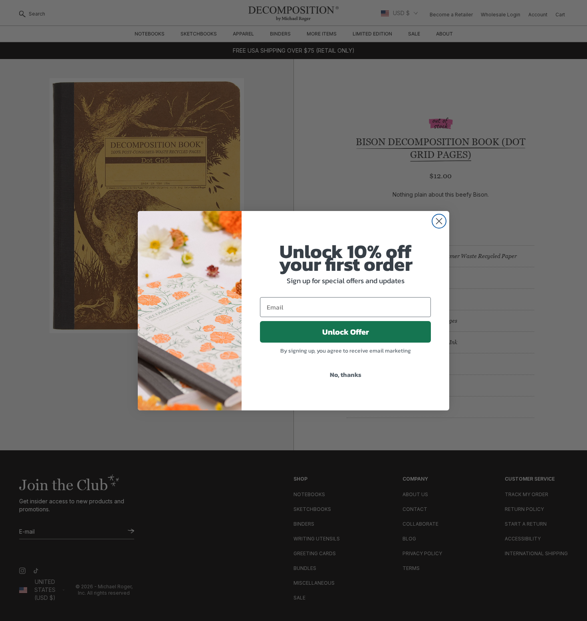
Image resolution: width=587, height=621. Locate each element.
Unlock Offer (345, 332)
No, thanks (345, 374)
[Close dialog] (439, 221)
